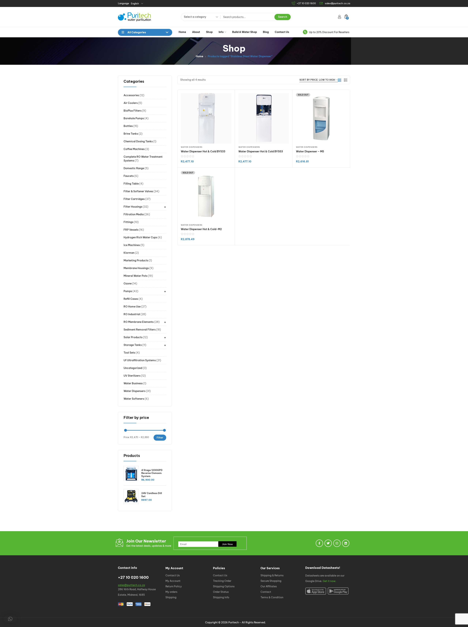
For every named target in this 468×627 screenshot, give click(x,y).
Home (182, 32)
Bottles (128, 126)
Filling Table (131, 183)
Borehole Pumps (134, 118)
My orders (171, 592)
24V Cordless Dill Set (151, 495)
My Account (172, 581)
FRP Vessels (131, 229)
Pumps (128, 291)
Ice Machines (132, 245)
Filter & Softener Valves (138, 191)
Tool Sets (129, 352)
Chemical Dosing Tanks (138, 141)
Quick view (268, 167)
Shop (209, 32)
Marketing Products (136, 260)
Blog (266, 32)
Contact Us (282, 32)
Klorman (129, 252)
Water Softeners (134, 398)
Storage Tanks (133, 345)
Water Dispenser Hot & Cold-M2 (201, 229)
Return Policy (173, 586)
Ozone (128, 283)
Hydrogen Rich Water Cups (140, 237)
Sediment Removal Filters (140, 329)
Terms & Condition (272, 597)
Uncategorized (133, 368)
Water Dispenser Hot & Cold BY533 (203, 151)
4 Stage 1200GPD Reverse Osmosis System (152, 473)
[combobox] (199, 17)
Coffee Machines (134, 149)
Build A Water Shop (244, 32)
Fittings (128, 222)
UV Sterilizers (132, 375)
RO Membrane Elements (139, 322)
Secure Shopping (271, 581)
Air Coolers (131, 103)
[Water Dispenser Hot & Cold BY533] (206, 118)
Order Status (221, 592)
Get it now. (329, 581)
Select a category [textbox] (195, 16)
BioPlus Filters (132, 110)
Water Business (133, 383)
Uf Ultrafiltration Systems (140, 360)
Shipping (170, 597)
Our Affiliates (269, 586)
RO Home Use (132, 306)
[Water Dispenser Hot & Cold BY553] (263, 118)
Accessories (131, 95)
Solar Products (133, 337)
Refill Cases (131, 299)
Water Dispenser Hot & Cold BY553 (260, 151)
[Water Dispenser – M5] (321, 118)
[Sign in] (339, 17)
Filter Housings (133, 206)
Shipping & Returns (272, 575)
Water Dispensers (134, 391)
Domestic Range (134, 168)
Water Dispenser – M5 (310, 151)
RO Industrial (132, 314)
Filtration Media (134, 214)
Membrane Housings (136, 268)
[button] (10, 619)
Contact (266, 592)
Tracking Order (222, 581)
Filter (160, 437)
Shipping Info (221, 597)
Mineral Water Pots (135, 275)
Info (221, 32)
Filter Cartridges (134, 199)
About (196, 32)
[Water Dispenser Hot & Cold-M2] (206, 196)
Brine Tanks (131, 133)
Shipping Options (224, 586)
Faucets (129, 176)
